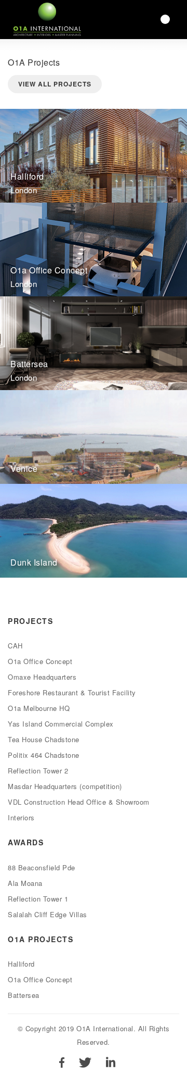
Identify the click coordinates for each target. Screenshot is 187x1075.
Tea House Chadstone (43, 739)
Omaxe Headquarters (42, 677)
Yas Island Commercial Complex (61, 724)
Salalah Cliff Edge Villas (47, 914)
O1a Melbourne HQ (39, 708)
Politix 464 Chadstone (43, 755)
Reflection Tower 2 (38, 771)
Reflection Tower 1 (38, 899)
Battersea (23, 995)
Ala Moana (25, 883)
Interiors (21, 817)
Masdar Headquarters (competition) (65, 786)
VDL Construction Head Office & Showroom (79, 802)
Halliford (21, 964)
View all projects (54, 84)
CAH (15, 646)
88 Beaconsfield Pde (41, 867)
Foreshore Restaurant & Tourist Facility (72, 692)
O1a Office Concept (40, 661)
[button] (165, 19)
